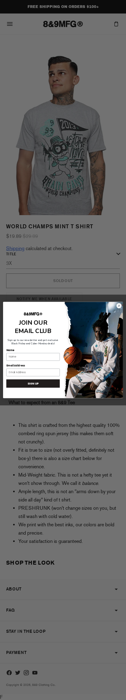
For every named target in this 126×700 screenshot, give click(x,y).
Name (10, 350)
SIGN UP (33, 383)
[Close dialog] (119, 306)
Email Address (15, 366)
